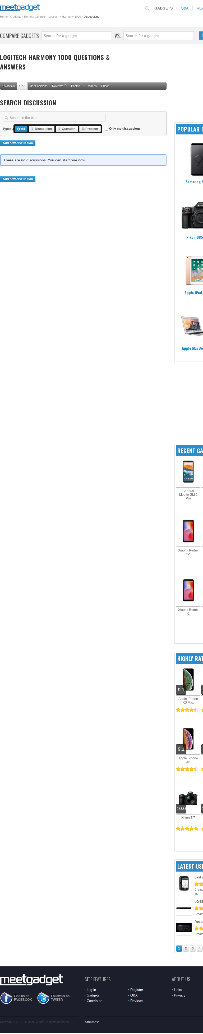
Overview (8, 85)
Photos (77, 85)
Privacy (180, 995)
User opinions (39, 85)
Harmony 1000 (71, 16)
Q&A (184, 8)
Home (4, 16)
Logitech (53, 16)
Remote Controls (35, 16)
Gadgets (163, 8)
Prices (105, 85)
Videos (92, 85)
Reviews (59, 85)
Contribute (94, 1001)
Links (178, 990)
